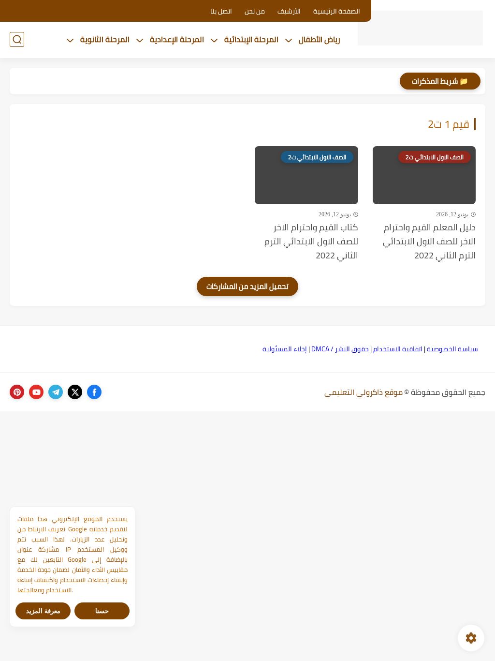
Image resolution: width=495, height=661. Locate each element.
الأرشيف (289, 11)
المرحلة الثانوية (105, 39)
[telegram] (55, 392)
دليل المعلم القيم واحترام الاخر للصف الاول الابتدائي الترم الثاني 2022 (429, 241)
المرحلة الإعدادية (177, 39)
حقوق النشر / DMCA (340, 349)
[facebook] (94, 392)
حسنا (102, 611)
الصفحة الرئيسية (336, 11)
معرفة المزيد (43, 611)
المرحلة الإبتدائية (251, 39)
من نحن (255, 11)
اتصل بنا (221, 11)
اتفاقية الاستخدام (397, 349)
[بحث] (17, 39)
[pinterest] (17, 392)
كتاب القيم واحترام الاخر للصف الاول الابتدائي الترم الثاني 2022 (311, 241)
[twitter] (75, 392)
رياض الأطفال (319, 39)
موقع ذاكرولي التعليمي (363, 392)
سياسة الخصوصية (452, 349)
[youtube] (36, 392)
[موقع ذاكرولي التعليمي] (420, 28)
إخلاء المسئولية (284, 349)
